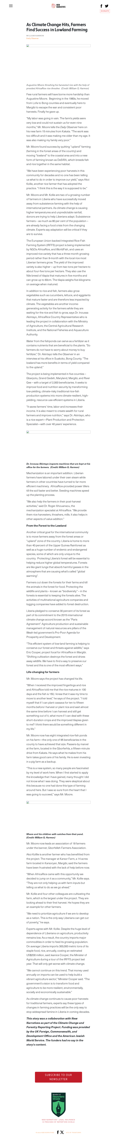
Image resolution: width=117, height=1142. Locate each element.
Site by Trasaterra (73, 1132)
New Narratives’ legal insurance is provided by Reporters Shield (58, 1120)
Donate (105, 11)
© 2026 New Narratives (45, 1132)
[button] (11, 6)
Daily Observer (32, 38)
